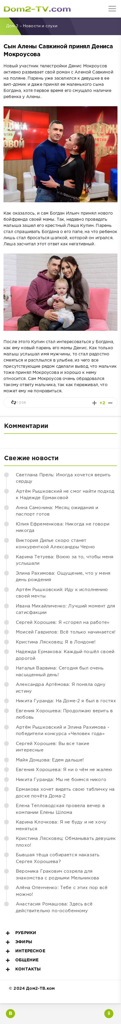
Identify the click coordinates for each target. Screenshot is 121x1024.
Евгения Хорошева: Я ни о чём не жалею (64, 770)
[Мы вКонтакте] (10, 1013)
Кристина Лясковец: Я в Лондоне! (55, 642)
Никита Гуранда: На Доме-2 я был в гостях (66, 701)
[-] (110, 403)
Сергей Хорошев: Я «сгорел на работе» (62, 622)
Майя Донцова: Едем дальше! (50, 760)
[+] (94, 403)
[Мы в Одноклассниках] (108, 1013)
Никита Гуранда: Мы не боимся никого (61, 780)
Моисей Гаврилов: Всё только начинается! (66, 632)
